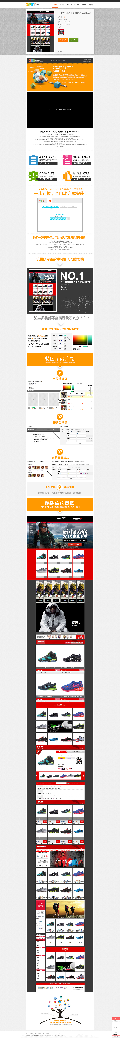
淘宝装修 (47, 1033)
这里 (67, 109)
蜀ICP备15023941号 (50, 1035)
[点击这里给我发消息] (63, 52)
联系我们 (43, 1033)
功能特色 (31, 1033)
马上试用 (74, 40)
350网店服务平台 (30, 4)
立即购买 (63, 40)
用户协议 (35, 1033)
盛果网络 (35, 1035)
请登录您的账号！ (32, 1)
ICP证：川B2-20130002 (59, 1035)
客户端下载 (91, 1)
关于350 (27, 1033)
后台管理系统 (36, 4)
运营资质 (39, 1033)
